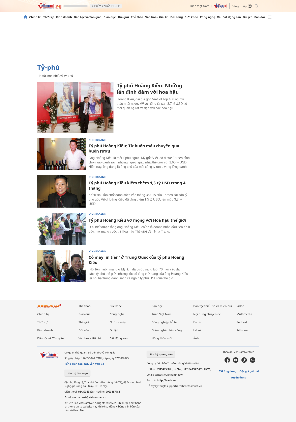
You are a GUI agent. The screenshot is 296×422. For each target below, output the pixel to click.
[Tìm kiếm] (256, 6)
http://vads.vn (166, 380)
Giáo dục (109, 17)
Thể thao (137, 17)
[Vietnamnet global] (220, 7)
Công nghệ (207, 17)
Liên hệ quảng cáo (161, 354)
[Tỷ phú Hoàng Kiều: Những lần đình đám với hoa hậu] (75, 107)
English (198, 322)
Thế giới (123, 17)
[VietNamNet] (25, 17)
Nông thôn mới (162, 338)
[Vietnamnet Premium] (49, 308)
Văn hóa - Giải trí (156, 17)
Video (240, 306)
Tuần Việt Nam (199, 6)
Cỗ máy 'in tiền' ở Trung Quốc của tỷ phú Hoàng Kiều (136, 260)
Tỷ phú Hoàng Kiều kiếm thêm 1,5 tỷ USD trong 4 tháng (137, 185)
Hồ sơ (197, 330)
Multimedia (244, 314)
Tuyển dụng (238, 377)
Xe (218, 17)
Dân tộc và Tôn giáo (87, 17)
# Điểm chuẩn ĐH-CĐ (106, 6)
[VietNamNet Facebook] (227, 362)
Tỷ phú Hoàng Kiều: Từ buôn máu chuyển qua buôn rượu (134, 148)
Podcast (242, 322)
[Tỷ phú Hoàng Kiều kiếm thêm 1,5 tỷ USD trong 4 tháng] (61, 191)
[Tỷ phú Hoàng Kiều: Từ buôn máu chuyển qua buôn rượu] (61, 154)
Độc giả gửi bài (249, 371)
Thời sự (48, 17)
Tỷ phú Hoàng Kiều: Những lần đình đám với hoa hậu (149, 88)
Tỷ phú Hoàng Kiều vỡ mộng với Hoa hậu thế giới (137, 220)
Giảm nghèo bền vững (167, 330)
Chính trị (35, 17)
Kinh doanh (64, 17)
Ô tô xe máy (118, 322)
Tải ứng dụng (227, 371)
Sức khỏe (191, 17)
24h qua (242, 330)
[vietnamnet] (49, 7)
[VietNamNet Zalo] (252, 362)
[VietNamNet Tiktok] (244, 362)
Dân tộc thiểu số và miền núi (212, 306)
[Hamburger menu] (269, 17)
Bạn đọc (259, 17)
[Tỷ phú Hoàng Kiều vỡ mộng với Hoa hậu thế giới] (61, 229)
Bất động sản (232, 17)
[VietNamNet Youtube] (235, 362)
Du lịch (247, 17)
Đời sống (176, 17)
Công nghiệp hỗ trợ (165, 322)
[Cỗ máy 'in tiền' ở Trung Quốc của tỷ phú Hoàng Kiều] (61, 266)
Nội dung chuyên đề (207, 314)
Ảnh (196, 338)
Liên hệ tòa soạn (77, 373)
